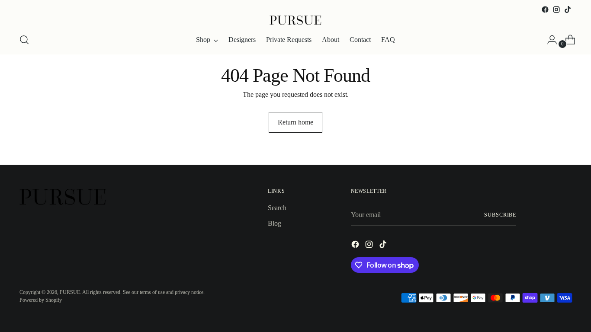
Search (277, 207)
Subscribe (500, 215)
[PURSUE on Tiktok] (568, 9)
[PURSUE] (295, 20)
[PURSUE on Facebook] (545, 9)
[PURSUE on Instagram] (556, 9)
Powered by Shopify (40, 300)
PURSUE (70, 292)
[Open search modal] (24, 39)
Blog (274, 223)
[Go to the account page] (548, 39)
